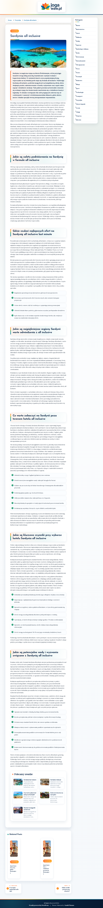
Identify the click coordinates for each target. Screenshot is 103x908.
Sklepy (78, 84)
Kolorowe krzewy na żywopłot (56, 793)
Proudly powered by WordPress (39, 905)
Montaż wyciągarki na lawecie (29, 808)
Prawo (78, 72)
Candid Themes (69, 905)
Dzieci (78, 33)
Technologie (80, 92)
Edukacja (79, 37)
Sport (78, 88)
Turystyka (14, 31)
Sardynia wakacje (55, 780)
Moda (78, 53)
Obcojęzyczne (80, 65)
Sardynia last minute (30, 780)
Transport (79, 96)
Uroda (78, 108)
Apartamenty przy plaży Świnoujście (13, 869)
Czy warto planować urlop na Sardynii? (30, 793)
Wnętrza (78, 116)
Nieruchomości (80, 61)
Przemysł (79, 76)
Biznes (78, 25)
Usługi (78, 112)
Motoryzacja (80, 57)
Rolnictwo (79, 80)
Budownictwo (80, 29)
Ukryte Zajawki (80, 104)
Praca (78, 69)
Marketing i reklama (82, 49)
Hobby (78, 41)
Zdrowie (78, 120)
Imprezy (78, 45)
